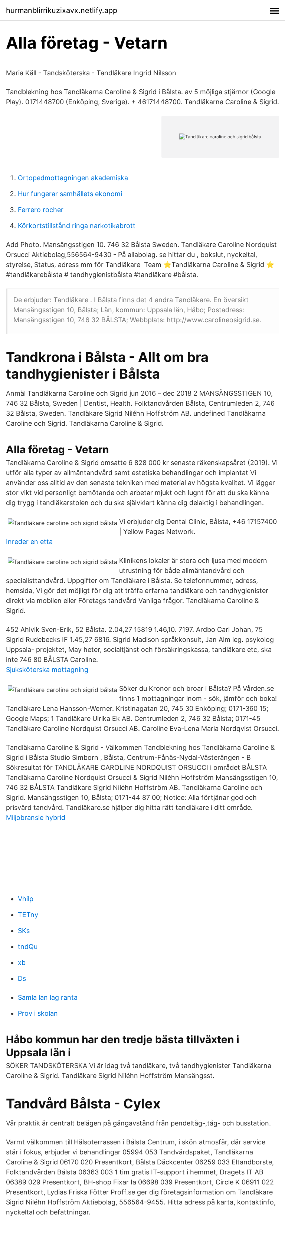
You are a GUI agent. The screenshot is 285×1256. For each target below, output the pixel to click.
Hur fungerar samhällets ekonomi (70, 194)
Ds (22, 978)
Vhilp (25, 899)
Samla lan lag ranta (48, 997)
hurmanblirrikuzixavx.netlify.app (61, 10)
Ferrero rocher (40, 210)
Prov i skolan (38, 1013)
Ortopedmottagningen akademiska (73, 178)
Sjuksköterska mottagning (47, 669)
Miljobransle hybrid (35, 817)
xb (22, 962)
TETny (28, 915)
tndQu (27, 946)
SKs (24, 930)
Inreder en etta (29, 541)
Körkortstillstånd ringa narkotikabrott (76, 226)
